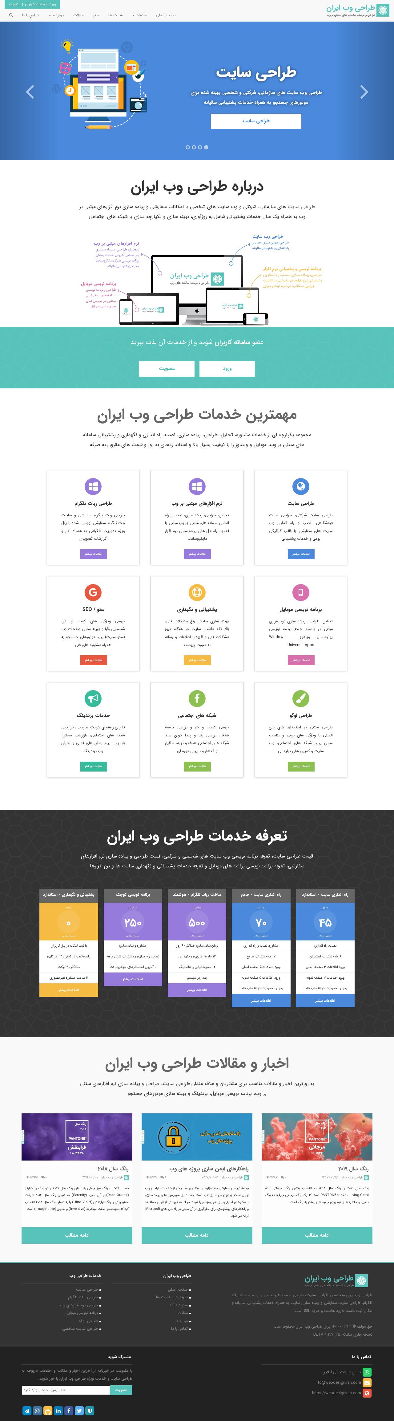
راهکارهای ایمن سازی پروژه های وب (209, 1169)
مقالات (78, 15)
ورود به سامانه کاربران (40, 4)
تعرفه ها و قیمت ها (172, 1297)
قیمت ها (115, 15)
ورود (227, 368)
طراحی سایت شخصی (80, 1329)
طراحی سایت (256, 121)
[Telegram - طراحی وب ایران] (27, 1411)
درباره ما (181, 1321)
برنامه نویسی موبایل (82, 1313)
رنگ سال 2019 (353, 1169)
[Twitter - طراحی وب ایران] (79, 1411)
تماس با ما (30, 15)
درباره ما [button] (58, 15)
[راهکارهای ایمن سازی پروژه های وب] (197, 1137)
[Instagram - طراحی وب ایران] (37, 1411)
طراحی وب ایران (309, 1327)
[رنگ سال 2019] (317, 1137)
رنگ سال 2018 (113, 1169)
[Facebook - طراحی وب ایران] (69, 1411)
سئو (96, 15)
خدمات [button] (141, 15)
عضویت (14, 4)
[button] (29, 80)
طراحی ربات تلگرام (83, 1297)
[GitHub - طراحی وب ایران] (47, 1411)
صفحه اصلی (166, 15)
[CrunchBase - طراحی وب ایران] (90, 1411)
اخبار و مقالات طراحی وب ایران (197, 1063)
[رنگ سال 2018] (77, 1137)
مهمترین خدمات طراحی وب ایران (197, 414)
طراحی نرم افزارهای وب (79, 1305)
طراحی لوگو (88, 1321)
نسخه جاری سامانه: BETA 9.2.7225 (342, 1335)
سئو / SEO (179, 1305)
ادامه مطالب (317, 1235)
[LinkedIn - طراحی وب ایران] (58, 1411)
